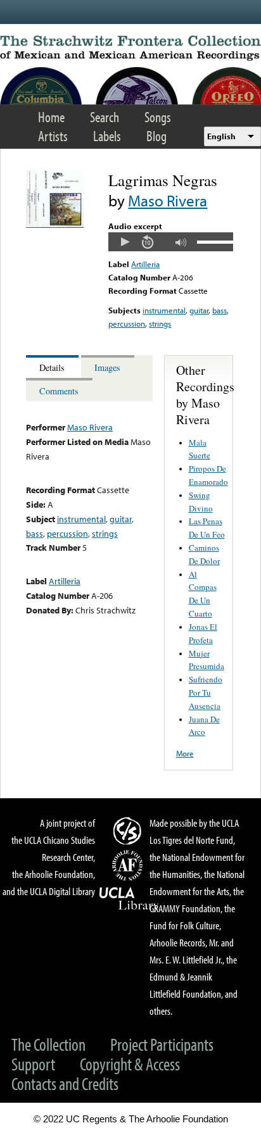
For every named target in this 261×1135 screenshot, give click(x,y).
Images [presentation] (107, 367)
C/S (129, 830)
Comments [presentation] (59, 391)
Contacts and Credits (64, 1083)
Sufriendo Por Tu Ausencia (205, 693)
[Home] (130, 48)
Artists (53, 136)
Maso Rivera (167, 200)
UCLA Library (129, 899)
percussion (126, 323)
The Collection (48, 1044)
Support (33, 1064)
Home (51, 117)
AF (129, 865)
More (185, 753)
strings (160, 323)
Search (104, 117)
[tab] (53, 367)
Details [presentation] (52, 367)
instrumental (164, 310)
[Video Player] (170, 241)
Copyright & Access (130, 1064)
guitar (198, 310)
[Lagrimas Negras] (55, 225)
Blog (156, 136)
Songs (157, 117)
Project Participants (161, 1044)
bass (219, 310)
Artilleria (145, 264)
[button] (124, 242)
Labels (107, 136)
